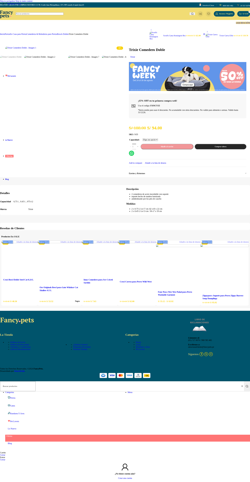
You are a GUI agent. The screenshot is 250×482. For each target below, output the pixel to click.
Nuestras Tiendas (80, 349)
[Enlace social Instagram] (211, 354)
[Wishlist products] (208, 13)
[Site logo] (6, 20)
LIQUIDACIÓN (243, 23)
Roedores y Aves (143, 347)
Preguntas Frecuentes (82, 347)
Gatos (138, 344)
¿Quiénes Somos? (80, 344)
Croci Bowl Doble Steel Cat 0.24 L (18, 280)
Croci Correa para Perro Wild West (136, 282)
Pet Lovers (140, 349)
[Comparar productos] (200, 13)
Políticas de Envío (17, 342)
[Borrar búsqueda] (242, 386)
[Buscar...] (247, 386)
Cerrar (2, 455)
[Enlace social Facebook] (201, 354)
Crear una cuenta (125, 478)
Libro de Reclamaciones (20, 349)
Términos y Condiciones (20, 347)
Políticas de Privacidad (19, 344)
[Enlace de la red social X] (206, 354)
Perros (138, 342)
